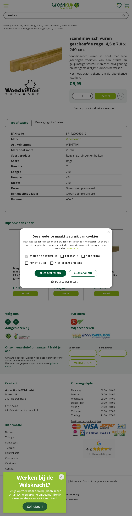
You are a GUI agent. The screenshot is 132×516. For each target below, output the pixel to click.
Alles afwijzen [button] (83, 273)
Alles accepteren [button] (50, 273)
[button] (66, 281)
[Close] (61, 477)
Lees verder (73, 248)
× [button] (108, 232)
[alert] (66, 258)
